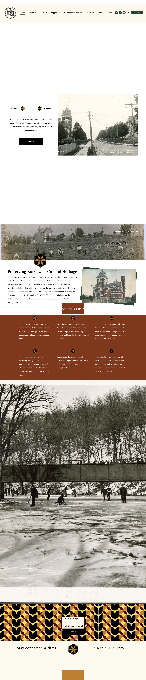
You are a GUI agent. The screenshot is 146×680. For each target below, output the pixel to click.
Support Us (55, 13)
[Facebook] (120, 12)
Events (100, 13)
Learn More (31, 141)
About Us (33, 13)
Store (110, 13)
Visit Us (44, 13)
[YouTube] (124, 12)
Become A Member (137, 12)
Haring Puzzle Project (73, 13)
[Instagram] (116, 12)
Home (22, 13)
